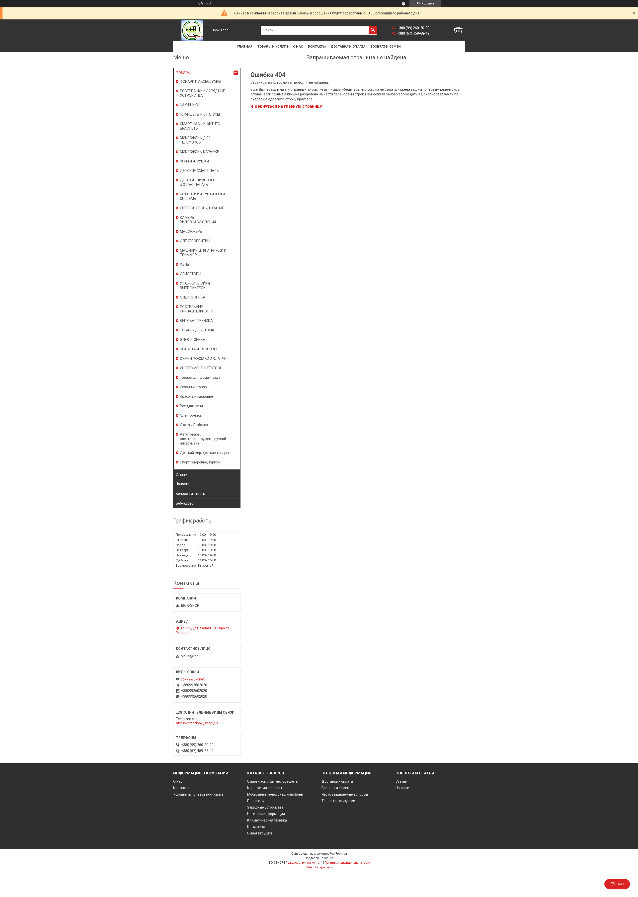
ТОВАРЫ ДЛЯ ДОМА (197, 330)
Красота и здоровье (196, 396)
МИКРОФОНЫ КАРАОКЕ (199, 152)
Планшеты (255, 801)
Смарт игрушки (259, 833)
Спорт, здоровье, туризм (200, 462)
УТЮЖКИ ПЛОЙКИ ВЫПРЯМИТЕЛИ (195, 285)
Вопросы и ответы (191, 494)
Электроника (191, 415)
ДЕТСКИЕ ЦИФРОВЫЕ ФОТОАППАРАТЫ (198, 182)
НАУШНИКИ (189, 105)
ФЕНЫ (185, 264)
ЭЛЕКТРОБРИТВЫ (195, 241)
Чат (621, 884)
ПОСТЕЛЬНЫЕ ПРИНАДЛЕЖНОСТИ (197, 309)
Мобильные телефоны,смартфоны (275, 794)
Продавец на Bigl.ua (319, 858)
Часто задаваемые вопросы (344, 794)
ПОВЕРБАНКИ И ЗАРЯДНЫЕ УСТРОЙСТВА (202, 93)
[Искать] (373, 30)
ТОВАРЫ (183, 73)
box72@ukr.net (192, 679)
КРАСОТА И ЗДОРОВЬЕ (199, 349)
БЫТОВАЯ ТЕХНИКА (196, 321)
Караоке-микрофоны (264, 788)
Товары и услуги (272, 46)
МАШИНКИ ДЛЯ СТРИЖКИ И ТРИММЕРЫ (203, 252)
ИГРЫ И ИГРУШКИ (194, 161)
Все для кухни (191, 406)
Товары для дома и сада (200, 377)
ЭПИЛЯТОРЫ (190, 274)
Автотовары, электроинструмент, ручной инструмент (203, 438)
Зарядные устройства (265, 807)
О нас (298, 46)
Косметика (256, 827)
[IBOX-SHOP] (192, 30)
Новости (182, 484)
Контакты (317, 46)
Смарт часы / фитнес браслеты (272, 781)
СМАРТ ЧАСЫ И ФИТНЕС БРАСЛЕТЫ (200, 126)
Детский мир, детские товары (204, 453)
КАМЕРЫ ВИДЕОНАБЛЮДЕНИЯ (198, 220)
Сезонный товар (193, 387)
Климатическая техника (267, 820)
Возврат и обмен (385, 46)
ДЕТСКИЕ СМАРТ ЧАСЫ (199, 171)
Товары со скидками (338, 801)
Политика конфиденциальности (347, 862)
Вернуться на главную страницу (288, 106)
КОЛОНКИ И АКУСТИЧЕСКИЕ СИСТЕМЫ (203, 196)
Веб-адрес (184, 503)
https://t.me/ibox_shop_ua (197, 723)
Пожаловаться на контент (304, 862)
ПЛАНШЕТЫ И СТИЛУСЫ (200, 114)
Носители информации (266, 814)
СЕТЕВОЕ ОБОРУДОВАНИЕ (202, 208)
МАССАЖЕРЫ (191, 231)
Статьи (181, 474)
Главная (244, 46)
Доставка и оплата (348, 46)
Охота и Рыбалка (194, 425)
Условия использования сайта (198, 794)
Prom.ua (341, 853)
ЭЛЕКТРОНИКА (192, 297)
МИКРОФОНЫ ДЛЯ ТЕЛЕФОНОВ (195, 140)
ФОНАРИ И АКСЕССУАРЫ (200, 81)
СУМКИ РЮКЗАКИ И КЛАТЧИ (203, 359)
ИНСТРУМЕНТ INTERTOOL (201, 368)
